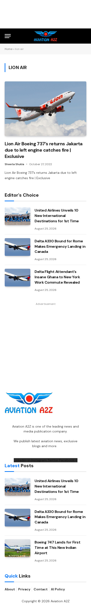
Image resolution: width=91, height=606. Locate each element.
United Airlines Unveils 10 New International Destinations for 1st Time (57, 215)
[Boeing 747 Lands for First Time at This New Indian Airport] (17, 548)
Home (8, 49)
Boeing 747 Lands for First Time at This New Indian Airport (57, 547)
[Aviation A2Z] (45, 36)
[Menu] (8, 36)
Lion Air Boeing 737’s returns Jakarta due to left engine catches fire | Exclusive (44, 150)
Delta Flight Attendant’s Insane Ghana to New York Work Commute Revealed (57, 277)
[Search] (84, 36)
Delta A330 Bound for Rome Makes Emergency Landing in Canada (60, 246)
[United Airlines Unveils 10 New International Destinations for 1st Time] (17, 216)
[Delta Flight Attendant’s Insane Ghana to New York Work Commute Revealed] (17, 277)
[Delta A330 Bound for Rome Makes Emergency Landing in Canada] (17, 247)
